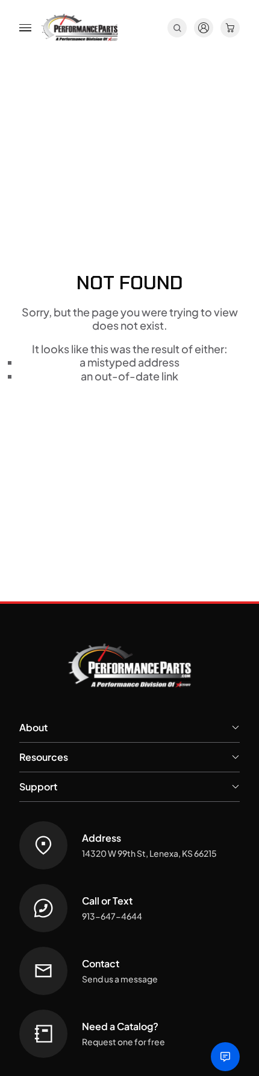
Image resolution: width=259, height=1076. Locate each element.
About (33, 727)
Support (38, 786)
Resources (43, 757)
